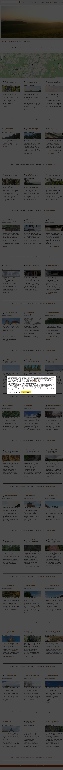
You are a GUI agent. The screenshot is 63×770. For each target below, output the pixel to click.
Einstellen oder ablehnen (14, 392)
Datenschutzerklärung (36, 381)
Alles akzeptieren (26, 392)
